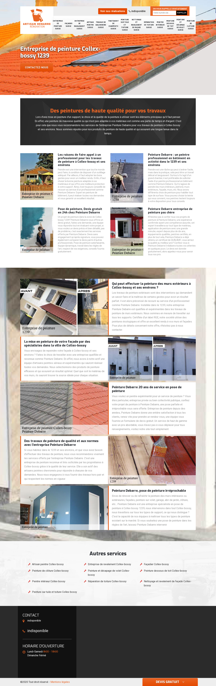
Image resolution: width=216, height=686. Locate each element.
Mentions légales (60, 681)
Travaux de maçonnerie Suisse (101, 24)
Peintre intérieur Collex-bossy (48, 581)
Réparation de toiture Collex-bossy (107, 581)
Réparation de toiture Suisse (149, 24)
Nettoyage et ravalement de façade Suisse (136, 25)
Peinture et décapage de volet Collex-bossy (109, 572)
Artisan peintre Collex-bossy (48, 564)
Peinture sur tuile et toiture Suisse (125, 25)
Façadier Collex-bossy (156, 564)
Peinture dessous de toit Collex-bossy (165, 570)
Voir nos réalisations (112, 11)
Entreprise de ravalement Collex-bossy (109, 564)
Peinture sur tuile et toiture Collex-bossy (54, 591)
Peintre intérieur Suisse (160, 24)
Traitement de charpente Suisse (113, 25)
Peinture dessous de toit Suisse (170, 25)
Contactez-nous (36, 67)
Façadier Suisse (68, 24)
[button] (104, 92)
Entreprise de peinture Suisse (58, 25)
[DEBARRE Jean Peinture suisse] (37, 18)
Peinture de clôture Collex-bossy (50, 570)
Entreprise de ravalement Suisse (79, 25)
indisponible (138, 11)
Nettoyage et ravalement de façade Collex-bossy (167, 583)
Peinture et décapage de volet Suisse (180, 25)
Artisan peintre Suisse (90, 24)
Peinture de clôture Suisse (191, 25)
